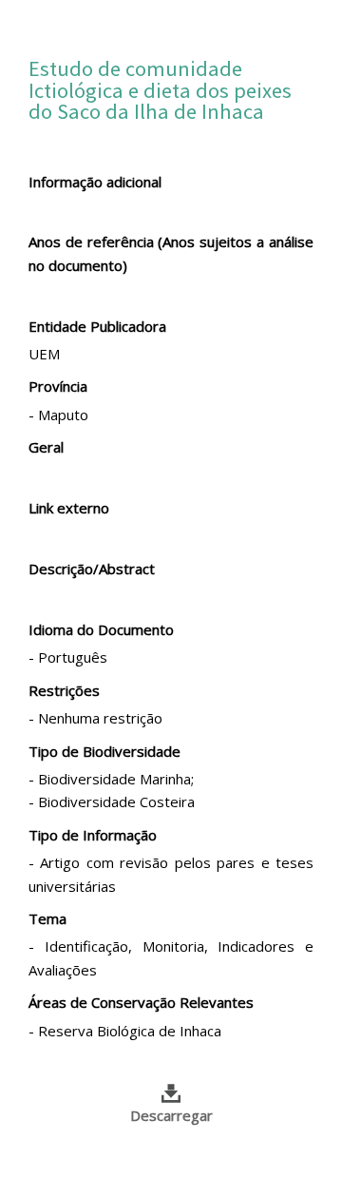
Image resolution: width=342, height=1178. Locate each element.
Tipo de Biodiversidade (104, 751)
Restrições (64, 690)
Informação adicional (95, 181)
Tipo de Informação (92, 834)
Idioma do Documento (101, 629)
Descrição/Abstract (91, 568)
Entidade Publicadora (97, 326)
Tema (47, 918)
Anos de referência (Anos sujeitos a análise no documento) (171, 253)
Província (57, 386)
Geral (46, 446)
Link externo (68, 507)
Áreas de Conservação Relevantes (141, 1002)
